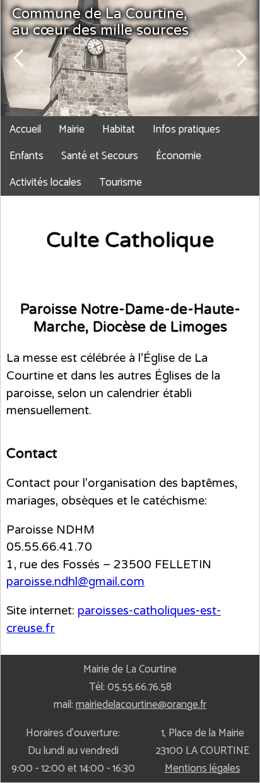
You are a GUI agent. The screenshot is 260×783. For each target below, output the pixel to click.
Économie (178, 156)
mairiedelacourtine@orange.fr (141, 705)
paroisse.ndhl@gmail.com (75, 582)
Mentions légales (202, 768)
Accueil (25, 129)
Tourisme (120, 182)
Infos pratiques (186, 129)
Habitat (118, 129)
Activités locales (45, 182)
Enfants (26, 156)
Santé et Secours (99, 156)
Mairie (72, 129)
